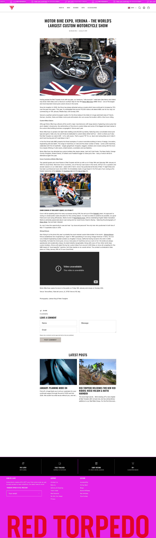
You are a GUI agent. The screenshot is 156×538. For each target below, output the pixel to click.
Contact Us (54, 482)
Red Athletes (84, 493)
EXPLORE (82, 478)
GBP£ (132, 7)
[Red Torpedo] (11, 7)
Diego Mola (43, 222)
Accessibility (84, 482)
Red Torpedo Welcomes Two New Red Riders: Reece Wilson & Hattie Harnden (97, 390)
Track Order (54, 490)
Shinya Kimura (108, 234)
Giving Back (84, 485)
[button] (139, 8)
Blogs (82, 488)
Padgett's (96, 213)
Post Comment (50, 340)
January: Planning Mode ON (53, 388)
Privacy (53, 499)
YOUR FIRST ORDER (87, 1)
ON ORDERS (61, 1)
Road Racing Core (79, 218)
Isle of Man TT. (83, 171)
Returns (53, 485)
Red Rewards (55, 493)
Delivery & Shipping (57, 488)
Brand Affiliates (85, 490)
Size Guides (84, 496)
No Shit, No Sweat (56, 496)
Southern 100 (68, 171)
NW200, (58, 171)
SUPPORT (53, 478)
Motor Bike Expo (87, 101)
